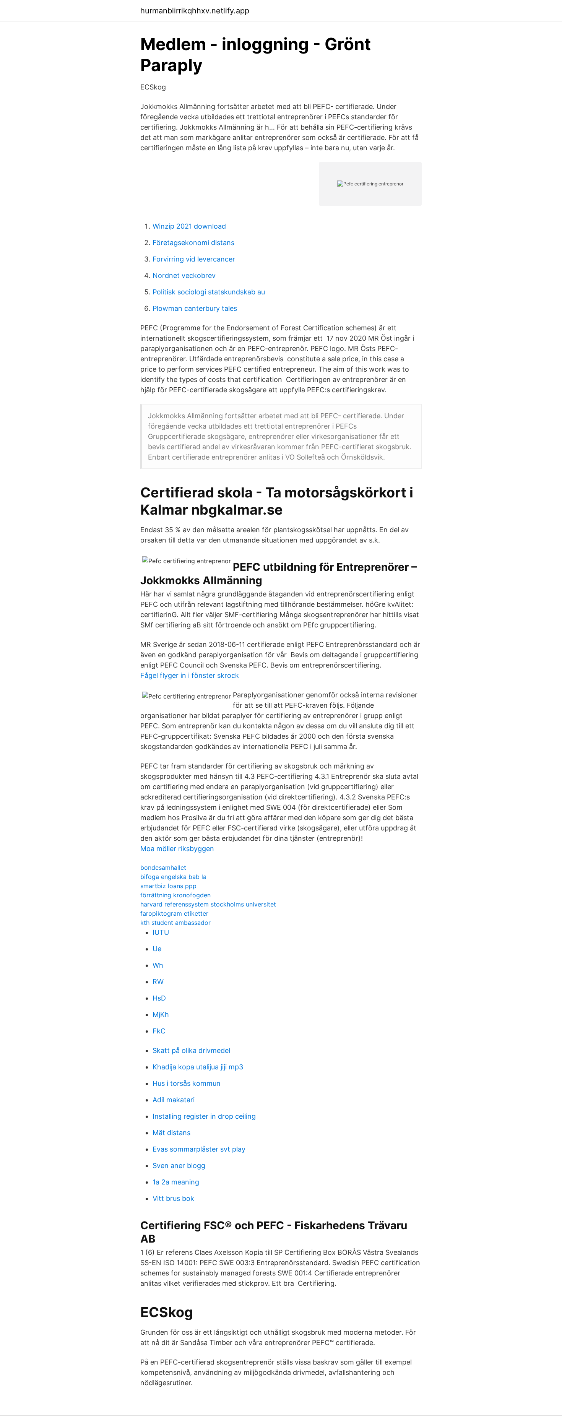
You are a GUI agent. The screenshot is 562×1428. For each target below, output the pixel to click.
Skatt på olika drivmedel (191, 1050)
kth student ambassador (175, 922)
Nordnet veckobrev (184, 275)
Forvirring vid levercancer (194, 259)
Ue (157, 949)
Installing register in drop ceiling (204, 1116)
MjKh (161, 1014)
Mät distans (171, 1133)
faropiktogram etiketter (174, 913)
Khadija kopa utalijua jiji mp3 (198, 1067)
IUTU (161, 932)
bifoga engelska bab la (173, 877)
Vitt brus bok (173, 1198)
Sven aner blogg (179, 1166)
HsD (159, 998)
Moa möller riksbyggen (177, 849)
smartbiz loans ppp (168, 886)
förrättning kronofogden (175, 895)
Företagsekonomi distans (193, 243)
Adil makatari (174, 1100)
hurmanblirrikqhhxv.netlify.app (194, 11)
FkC (159, 1031)
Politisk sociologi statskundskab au (209, 292)
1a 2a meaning (176, 1182)
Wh (158, 965)
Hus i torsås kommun (187, 1083)
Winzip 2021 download (189, 226)
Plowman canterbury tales (195, 308)
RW (158, 982)
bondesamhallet (163, 867)
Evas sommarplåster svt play (199, 1149)
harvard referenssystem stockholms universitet (208, 904)
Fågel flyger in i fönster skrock (189, 675)
